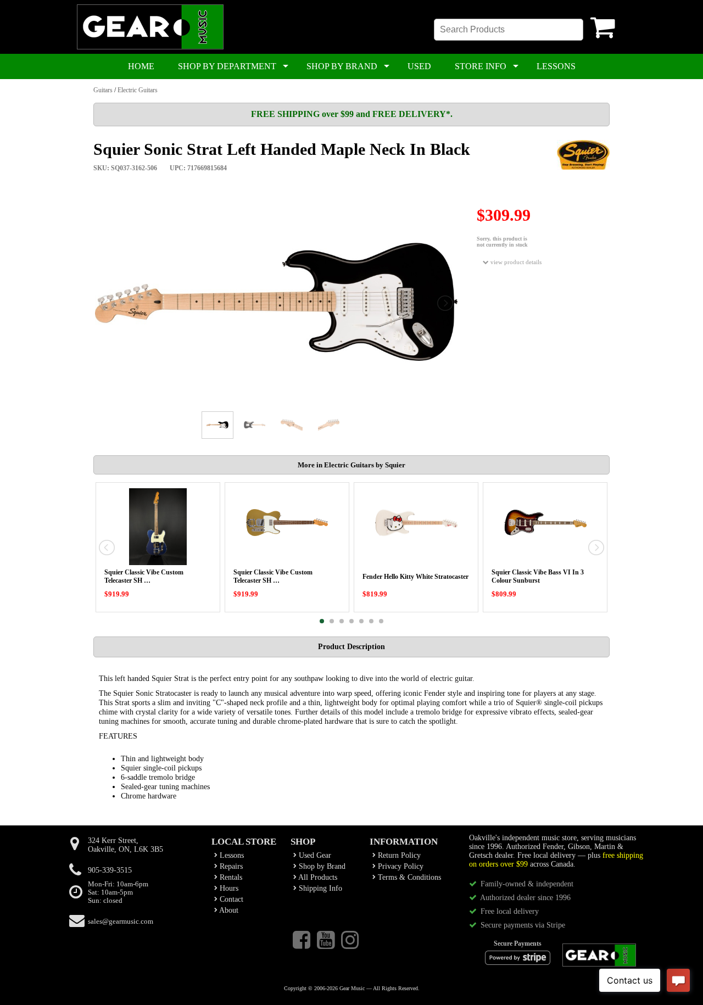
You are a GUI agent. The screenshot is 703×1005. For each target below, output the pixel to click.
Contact (230, 899)
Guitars (103, 90)
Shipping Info (319, 888)
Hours (227, 888)
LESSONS (556, 66)
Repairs (230, 866)
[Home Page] (150, 47)
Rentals (229, 877)
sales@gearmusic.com (120, 921)
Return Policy (398, 855)
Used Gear (314, 855)
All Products (317, 877)
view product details (515, 262)
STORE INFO (480, 66)
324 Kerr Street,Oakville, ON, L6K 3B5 (125, 844)
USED (419, 66)
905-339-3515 (110, 870)
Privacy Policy (399, 866)
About (227, 910)
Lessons (230, 855)
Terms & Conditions (408, 877)
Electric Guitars (138, 90)
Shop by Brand (321, 866)
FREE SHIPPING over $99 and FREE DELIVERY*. (352, 114)
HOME (141, 66)
